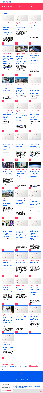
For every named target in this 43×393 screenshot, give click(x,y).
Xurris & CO (19, 391)
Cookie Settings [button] (4, 390)
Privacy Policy (16, 379)
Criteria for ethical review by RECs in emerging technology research (8, 116)
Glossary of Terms (26, 379)
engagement (18, 70)
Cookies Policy (21, 379)
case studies (32, 207)
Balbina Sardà (25, 391)
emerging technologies (6, 67)
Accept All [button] (9, 390)
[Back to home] (6, 1)
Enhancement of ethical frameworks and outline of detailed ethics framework (8, 146)
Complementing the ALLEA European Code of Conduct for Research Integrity (35, 90)
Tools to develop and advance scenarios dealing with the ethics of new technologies (21, 234)
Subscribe (31, 365)
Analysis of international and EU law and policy (7, 264)
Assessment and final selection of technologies (20, 289)
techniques (35, 186)
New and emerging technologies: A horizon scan (21, 318)
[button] (40, 1)
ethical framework (6, 152)
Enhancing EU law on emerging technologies (21, 202)
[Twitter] (3, 369)
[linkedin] (5, 369)
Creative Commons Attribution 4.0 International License (27, 390)
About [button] (32, 6)
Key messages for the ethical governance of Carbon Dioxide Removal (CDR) (21, 90)
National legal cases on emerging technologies (35, 203)
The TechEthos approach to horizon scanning (7, 289)
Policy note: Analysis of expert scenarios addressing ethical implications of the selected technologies (35, 234)
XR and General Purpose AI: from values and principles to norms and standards (21, 60)
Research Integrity (34, 98)
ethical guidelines (19, 125)
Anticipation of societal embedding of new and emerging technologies (8, 60)
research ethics (5, 123)
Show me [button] (19, 6)
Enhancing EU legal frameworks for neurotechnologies (8, 173)
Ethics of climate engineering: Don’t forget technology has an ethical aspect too (8, 321)
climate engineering (33, 155)
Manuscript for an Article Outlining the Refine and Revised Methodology (34, 116)
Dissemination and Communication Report (21, 27)
